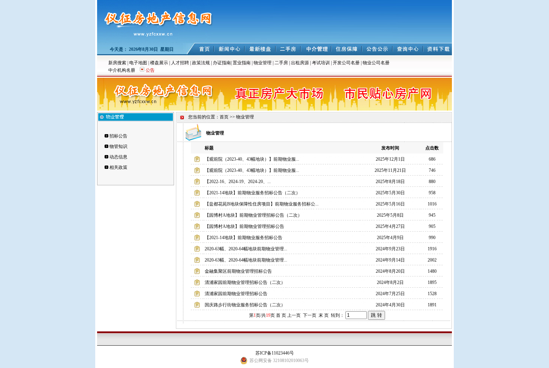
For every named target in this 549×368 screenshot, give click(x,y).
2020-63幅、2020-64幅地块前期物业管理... (246, 248)
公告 (150, 70)
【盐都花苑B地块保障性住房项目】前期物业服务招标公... (262, 204)
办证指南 (222, 62)
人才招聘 (180, 62)
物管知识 (118, 146)
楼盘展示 (159, 62)
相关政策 (118, 167)
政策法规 (201, 62)
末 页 (324, 315)
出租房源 (300, 62)
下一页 (309, 315)
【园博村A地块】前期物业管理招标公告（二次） (253, 215)
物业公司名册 (376, 62)
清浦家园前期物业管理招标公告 (236, 293)
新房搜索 (117, 62)
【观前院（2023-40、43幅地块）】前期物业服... (252, 159)
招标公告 (118, 136)
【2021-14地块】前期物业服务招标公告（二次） (252, 192)
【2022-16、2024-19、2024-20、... (238, 181)
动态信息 (118, 157)
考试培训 (321, 62)
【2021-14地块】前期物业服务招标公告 (243, 237)
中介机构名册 (121, 70)
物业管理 (263, 62)
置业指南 (242, 62)
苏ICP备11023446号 (274, 353)
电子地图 (138, 62)
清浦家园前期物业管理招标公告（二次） (245, 282)
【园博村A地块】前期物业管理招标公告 (244, 226)
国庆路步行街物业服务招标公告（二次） (245, 304)
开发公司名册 (346, 62)
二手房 (281, 62)
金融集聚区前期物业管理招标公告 (238, 271)
